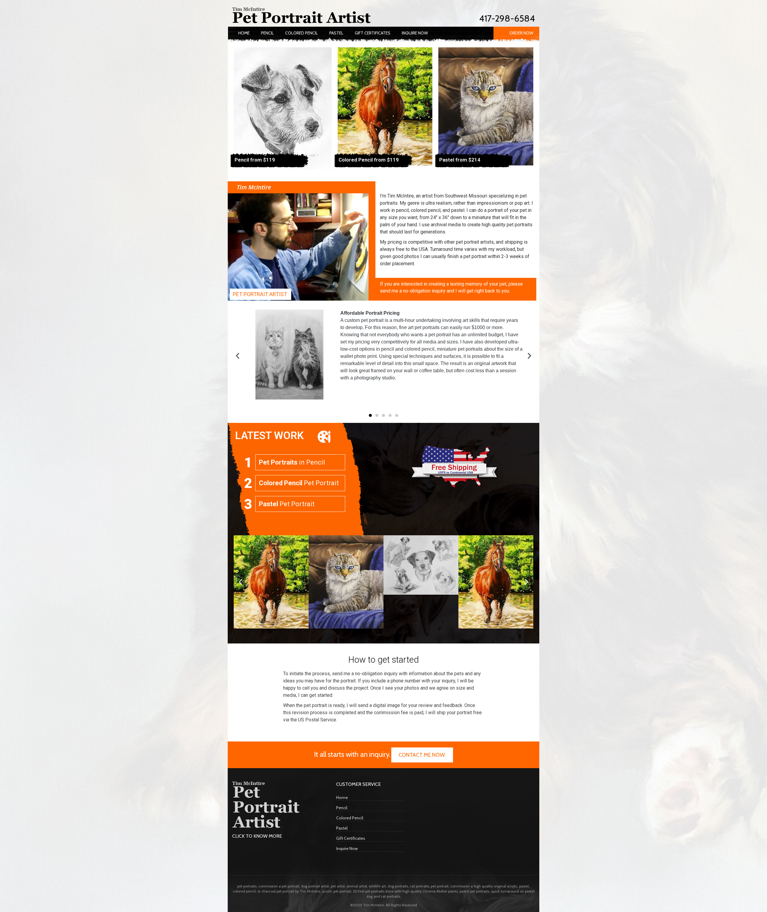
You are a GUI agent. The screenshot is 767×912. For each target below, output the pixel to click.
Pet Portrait (299, 483)
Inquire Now (415, 33)
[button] (237, 356)
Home (244, 33)
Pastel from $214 (459, 160)
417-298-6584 (507, 18)
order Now (521, 33)
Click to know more (257, 836)
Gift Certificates (372, 33)
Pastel (336, 33)
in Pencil (292, 462)
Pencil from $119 (255, 160)
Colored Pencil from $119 (369, 160)
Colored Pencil (301, 33)
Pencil (267, 33)
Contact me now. (422, 755)
